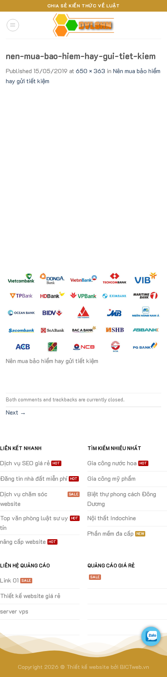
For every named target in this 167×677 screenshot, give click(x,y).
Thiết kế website (87, 666)
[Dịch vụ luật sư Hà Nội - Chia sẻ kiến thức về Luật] (83, 25)
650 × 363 (90, 71)
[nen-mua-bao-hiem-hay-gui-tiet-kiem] (83, 311)
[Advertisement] (83, 173)
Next (16, 412)
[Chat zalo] (151, 636)
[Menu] (13, 25)
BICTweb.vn (134, 666)
